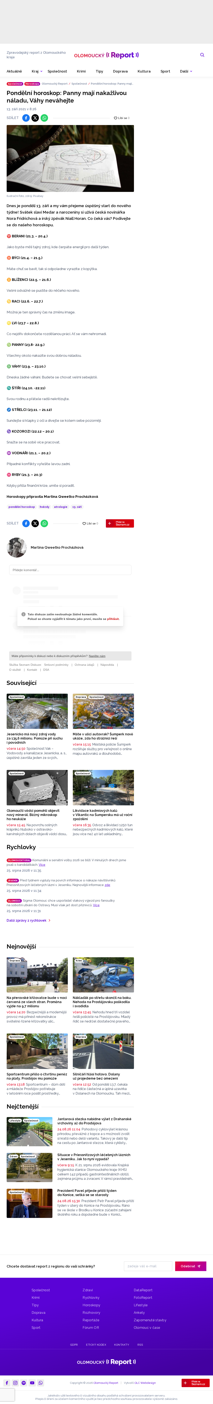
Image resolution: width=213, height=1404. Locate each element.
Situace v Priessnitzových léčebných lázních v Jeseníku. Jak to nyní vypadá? (93, 1157)
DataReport (143, 1290)
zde (107, 885)
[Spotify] (23, 1382)
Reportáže (91, 1320)
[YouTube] (32, 1382)
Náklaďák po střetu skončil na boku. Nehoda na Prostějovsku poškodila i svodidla (102, 1002)
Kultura (37, 1320)
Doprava (38, 1313)
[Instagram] (15, 1382)
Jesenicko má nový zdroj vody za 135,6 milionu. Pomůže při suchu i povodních (35, 738)
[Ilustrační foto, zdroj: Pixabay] (70, 158)
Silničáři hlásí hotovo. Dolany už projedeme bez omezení (96, 1076)
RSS (140, 1344)
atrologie (60, 506)
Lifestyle (141, 1305)
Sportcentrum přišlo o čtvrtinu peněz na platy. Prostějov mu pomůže (37, 1076)
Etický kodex (96, 1344)
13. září (77, 506)
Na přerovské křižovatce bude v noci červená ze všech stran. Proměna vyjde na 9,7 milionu (37, 1002)
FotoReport (143, 1298)
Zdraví (88, 1290)
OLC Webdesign (145, 1382)
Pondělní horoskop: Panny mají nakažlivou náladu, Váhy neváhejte (112, 84)
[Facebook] (6, 1382)
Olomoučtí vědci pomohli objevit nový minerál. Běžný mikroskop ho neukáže (33, 815)
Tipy (35, 1305)
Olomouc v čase (147, 1328)
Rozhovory (91, 1313)
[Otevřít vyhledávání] (202, 55)
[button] (186, 71)
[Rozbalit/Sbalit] (41, 71)
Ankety (139, 1313)
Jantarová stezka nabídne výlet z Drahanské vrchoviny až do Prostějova (94, 1121)
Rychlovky (21, 847)
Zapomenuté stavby (150, 1320)
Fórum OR (91, 1328)
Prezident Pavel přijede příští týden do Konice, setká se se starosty (86, 1193)
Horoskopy (91, 1305)
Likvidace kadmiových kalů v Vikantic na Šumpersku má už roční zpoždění (102, 815)
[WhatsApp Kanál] (40, 1382)
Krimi (36, 1298)
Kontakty (121, 1344)
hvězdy (44, 506)
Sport (36, 1328)
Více (42, 865)
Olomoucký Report (55, 83)
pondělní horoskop (22, 506)
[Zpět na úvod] (106, 54)
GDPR (74, 1344)
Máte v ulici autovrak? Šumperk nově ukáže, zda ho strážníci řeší (103, 736)
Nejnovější (21, 946)
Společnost (79, 83)
